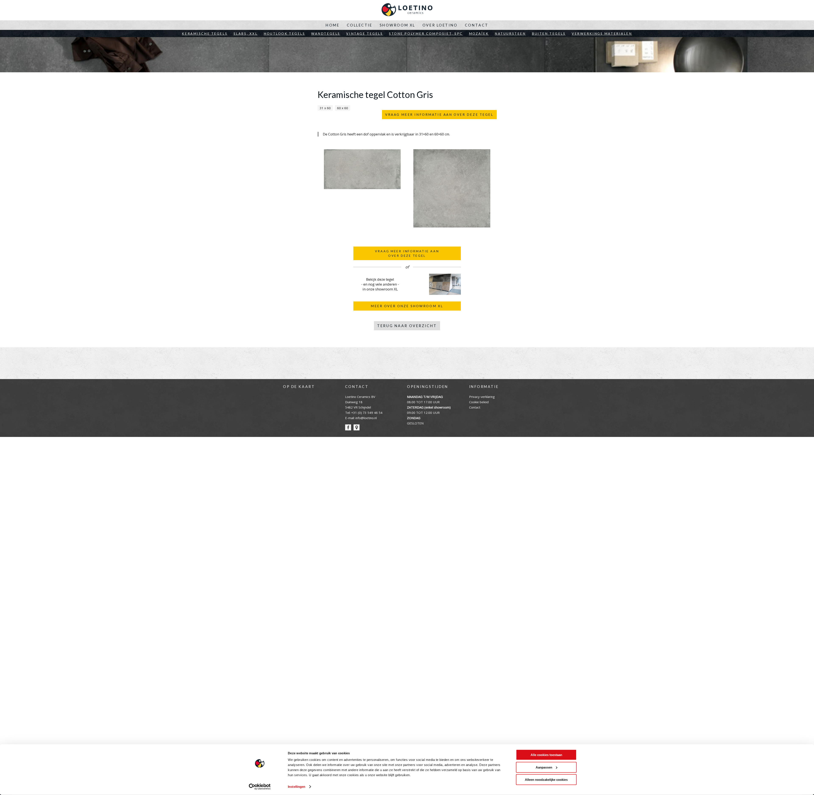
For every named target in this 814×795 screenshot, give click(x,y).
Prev (431, 284)
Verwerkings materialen (602, 33)
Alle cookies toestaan (546, 755)
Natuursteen (510, 33)
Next (458, 284)
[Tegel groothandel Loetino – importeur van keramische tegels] (407, 10)
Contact (476, 25)
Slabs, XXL (246, 33)
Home (332, 25)
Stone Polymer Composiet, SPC (426, 33)
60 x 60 (342, 108)
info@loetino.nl (366, 418)
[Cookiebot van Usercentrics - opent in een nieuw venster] (259, 787)
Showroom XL (397, 25)
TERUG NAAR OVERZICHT (407, 326)
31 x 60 (325, 108)
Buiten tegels (549, 33)
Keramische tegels (204, 33)
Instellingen (296, 786)
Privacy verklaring (482, 397)
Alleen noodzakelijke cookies (546, 779)
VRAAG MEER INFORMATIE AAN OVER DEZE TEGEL (439, 114)
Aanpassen (544, 767)
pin (356, 427)
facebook (348, 427)
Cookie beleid (479, 402)
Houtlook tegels (284, 33)
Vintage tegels (364, 33)
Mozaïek (479, 33)
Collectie (359, 25)
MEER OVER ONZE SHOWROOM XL (407, 306)
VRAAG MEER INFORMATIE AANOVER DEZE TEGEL (407, 253)
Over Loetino (440, 25)
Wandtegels (325, 33)
